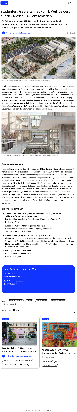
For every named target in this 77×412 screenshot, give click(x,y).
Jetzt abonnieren (55, 208)
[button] (74, 190)
